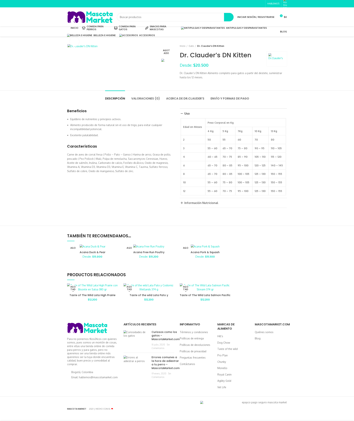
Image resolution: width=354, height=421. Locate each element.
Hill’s (220, 336)
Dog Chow (223, 342)
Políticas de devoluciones (195, 344)
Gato (191, 45)
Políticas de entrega (192, 338)
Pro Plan (222, 355)
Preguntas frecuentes (193, 357)
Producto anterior (278, 46)
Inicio (182, 45)
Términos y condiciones (194, 332)
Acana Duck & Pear (92, 252)
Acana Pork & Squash (205, 252)
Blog (258, 338)
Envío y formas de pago (230, 98)
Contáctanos (187, 364)
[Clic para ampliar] (74, 41)
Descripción (115, 98)
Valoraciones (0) (145, 98)
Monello (222, 368)
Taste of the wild (227, 348)
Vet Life (221, 387)
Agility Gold (224, 380)
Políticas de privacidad (193, 351)
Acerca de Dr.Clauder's (185, 98)
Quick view (115, 289)
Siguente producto (285, 46)
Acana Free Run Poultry (148, 252)
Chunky (221, 361)
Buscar (229, 17)
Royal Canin (224, 374)
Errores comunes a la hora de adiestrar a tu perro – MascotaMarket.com (166, 362)
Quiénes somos (264, 332)
